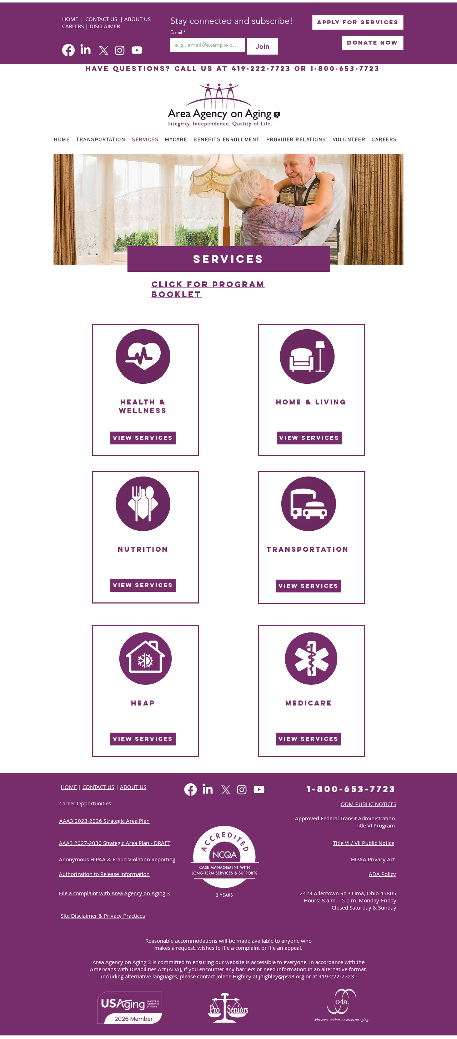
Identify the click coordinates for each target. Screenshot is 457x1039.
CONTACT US (101, 18)
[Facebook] (68, 50)
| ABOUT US (135, 18)
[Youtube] (137, 50)
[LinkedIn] (85, 50)
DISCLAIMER (105, 26)
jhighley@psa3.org (281, 976)
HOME (71, 18)
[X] (102, 50)
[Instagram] (120, 50)
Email (178, 32)
